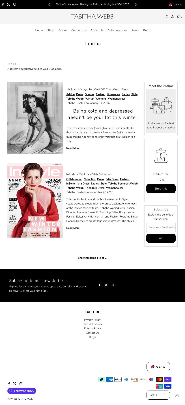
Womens (100, 98)
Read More (72, 148)
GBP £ (178, 4)
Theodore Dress (94, 188)
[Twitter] (8, 4)
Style (134, 94)
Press (135, 30)
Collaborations (117, 30)
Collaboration (74, 179)
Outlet (63, 30)
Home (39, 30)
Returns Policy (92, 328)
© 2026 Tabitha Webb (21, 399)
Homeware (113, 94)
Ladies (126, 94)
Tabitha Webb (75, 98)
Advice (70, 94)
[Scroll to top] (177, 395)
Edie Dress (112, 179)
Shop (50, 30)
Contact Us (78, 30)
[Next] (135, 4)
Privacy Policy (92, 320)
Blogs (92, 337)
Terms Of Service (92, 324)
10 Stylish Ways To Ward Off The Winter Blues (97, 89)
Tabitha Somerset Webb (123, 183)
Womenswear (116, 98)
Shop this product (160, 190)
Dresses (89, 94)
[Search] (167, 16)
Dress (79, 94)
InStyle (70, 183)
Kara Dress (82, 183)
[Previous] (49, 4)
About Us (97, 30)
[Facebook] (2, 4)
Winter (89, 98)
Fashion (100, 94)
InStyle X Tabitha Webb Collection (89, 174)
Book (146, 30)
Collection (90, 179)
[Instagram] (14, 4)
